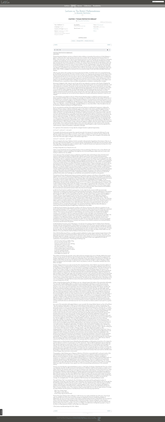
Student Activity (89, 40)
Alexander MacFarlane (83, 13)
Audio (73, 40)
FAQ (99, 419)
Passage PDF (80, 40)
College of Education (84, 418)
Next (108, 44)
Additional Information (106, 22)
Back (56, 44)
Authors (67, 6)
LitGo (5, 2)
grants (95, 417)
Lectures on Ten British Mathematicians (82, 11)
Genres (79, 6)
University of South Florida (92, 418)
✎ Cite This (96, 28)
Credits (99, 418)
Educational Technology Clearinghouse (79, 417)
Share (95, 30)
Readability (97, 6)
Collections (87, 6)
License (99, 417)
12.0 (84, 26)
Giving (99, 420)
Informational (100, 24)
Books (73, 6)
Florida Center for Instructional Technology (74, 418)
